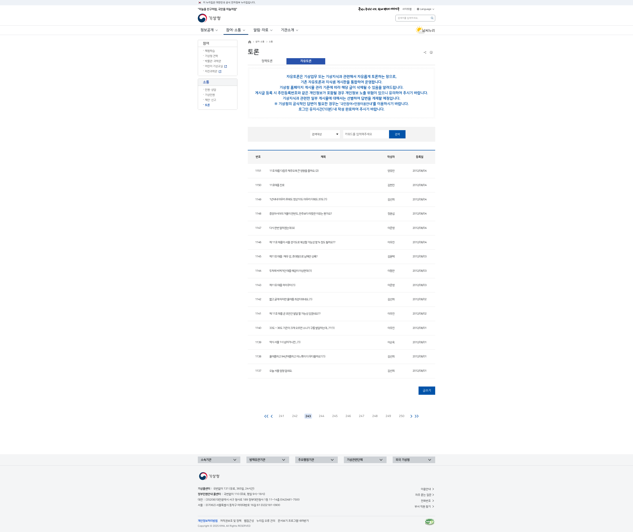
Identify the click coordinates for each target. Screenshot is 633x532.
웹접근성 (249, 520)
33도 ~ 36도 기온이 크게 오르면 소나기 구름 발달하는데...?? (300, 328)
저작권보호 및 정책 (230, 520)
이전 (272, 416)
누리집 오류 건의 (265, 520)
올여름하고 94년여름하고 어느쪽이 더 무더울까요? (295, 356)
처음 (266, 416)
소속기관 (206, 459)
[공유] (425, 52)
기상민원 (210, 94)
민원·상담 (210, 89)
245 (335, 416)
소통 (271, 42)
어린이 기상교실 (214, 66)
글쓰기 (427, 390)
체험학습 (210, 50)
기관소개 (287, 30)
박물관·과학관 (213, 61)
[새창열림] (425, 30)
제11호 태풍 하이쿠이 (280, 285)
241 (281, 416)
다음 (411, 416)
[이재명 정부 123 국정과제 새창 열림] (378, 9)
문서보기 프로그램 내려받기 (293, 520)
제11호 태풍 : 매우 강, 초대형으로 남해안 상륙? (293, 256)
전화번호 (426, 500)
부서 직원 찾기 (423, 506)
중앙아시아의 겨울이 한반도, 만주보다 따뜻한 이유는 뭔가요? (300, 213)
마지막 (417, 416)
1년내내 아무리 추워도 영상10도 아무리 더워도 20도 (296, 199)
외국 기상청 (403, 459)
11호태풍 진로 (276, 185)
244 (321, 416)
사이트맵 (407, 9)
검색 (397, 134)
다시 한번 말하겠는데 (280, 228)
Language (425, 9)
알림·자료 (261, 30)
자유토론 (306, 61)
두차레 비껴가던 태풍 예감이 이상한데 (288, 270)
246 (348, 416)
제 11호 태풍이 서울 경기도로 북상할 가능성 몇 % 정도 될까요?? (302, 242)
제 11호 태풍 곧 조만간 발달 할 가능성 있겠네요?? (294, 313)
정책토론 (267, 61)
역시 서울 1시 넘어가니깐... (283, 342)
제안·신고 (210, 100)
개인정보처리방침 (208, 520)
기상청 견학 (211, 56)
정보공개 (207, 30)
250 (401, 416)
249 (388, 416)
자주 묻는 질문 (423, 494)
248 (375, 416)
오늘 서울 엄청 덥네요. (280, 370)
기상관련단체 (355, 459)
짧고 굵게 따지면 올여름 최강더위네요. (289, 299)
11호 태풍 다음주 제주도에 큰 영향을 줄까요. (292, 170)
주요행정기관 (306, 459)
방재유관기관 (257, 459)
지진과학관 (211, 71)
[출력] (431, 52)
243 (308, 416)
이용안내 (426, 489)
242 (295, 416)
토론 (207, 105)
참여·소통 (233, 30)
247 (361, 416)
